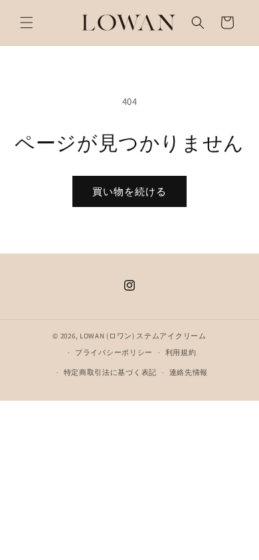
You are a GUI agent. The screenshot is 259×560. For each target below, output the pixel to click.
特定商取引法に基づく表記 (110, 372)
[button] (26, 22)
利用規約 (181, 352)
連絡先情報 (189, 372)
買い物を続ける (129, 191)
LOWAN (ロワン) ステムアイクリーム (143, 335)
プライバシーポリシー (114, 352)
